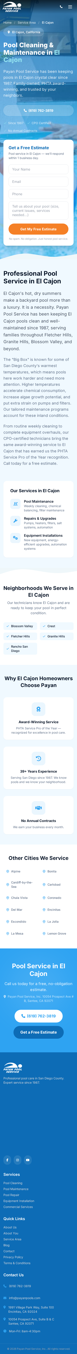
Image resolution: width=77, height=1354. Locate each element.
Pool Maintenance (15, 1189)
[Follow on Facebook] (7, 1160)
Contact (9, 1251)
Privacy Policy (13, 1257)
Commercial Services (18, 1207)
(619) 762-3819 (40, 110)
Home (7, 22)
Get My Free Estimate (38, 229)
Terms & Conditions (16, 1263)
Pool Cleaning (12, 1183)
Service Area (27, 22)
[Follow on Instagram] (17, 1160)
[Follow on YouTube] (28, 1160)
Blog (6, 1245)
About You (10, 1233)
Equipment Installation (18, 1201)
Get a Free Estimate (38, 1032)
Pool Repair (11, 1195)
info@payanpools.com (24, 1298)
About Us (9, 1227)
